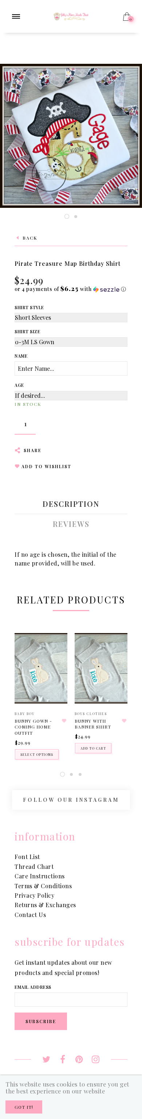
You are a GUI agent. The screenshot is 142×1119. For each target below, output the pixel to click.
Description (71, 504)
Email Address (33, 987)
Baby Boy (25, 713)
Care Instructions (40, 876)
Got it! (24, 1107)
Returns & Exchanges (45, 905)
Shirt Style (29, 307)
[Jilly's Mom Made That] (71, 15)
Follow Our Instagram (71, 799)
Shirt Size (27, 331)
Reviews (71, 524)
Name (21, 356)
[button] (70, 289)
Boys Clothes (91, 713)
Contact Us (30, 914)
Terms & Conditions (43, 886)
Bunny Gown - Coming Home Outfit (33, 727)
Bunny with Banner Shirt (93, 724)
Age (19, 385)
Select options (36, 754)
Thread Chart (34, 866)
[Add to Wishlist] (64, 721)
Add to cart (93, 748)
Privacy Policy (34, 895)
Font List (27, 856)
